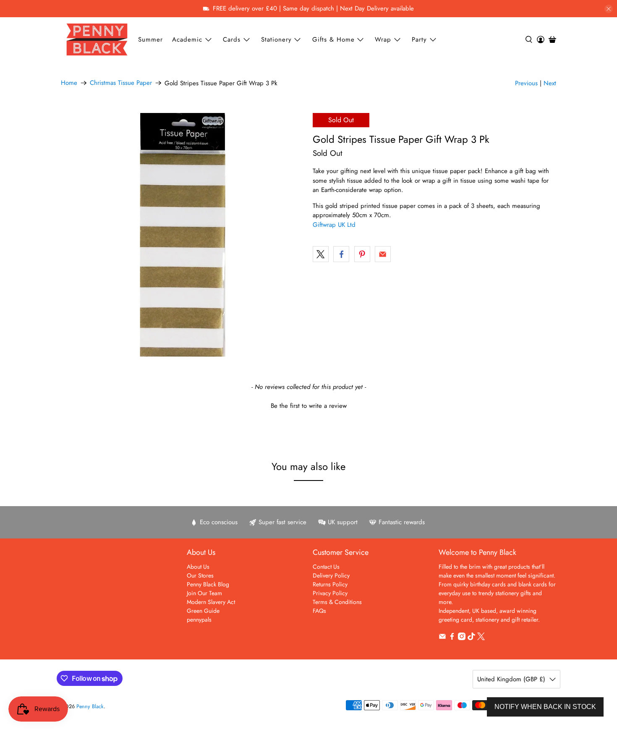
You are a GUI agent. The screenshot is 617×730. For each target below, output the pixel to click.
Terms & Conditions (337, 602)
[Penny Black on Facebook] (452, 638)
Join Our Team (204, 593)
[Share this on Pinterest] (362, 254)
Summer (150, 39)
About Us (198, 566)
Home (69, 83)
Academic (187, 39)
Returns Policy (330, 584)
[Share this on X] (321, 254)
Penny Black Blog (208, 584)
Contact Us (326, 566)
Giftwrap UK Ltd (334, 224)
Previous (526, 83)
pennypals (199, 619)
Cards (232, 39)
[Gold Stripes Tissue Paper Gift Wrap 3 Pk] (182, 235)
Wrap (383, 39)
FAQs (319, 611)
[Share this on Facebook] (341, 254)
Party (419, 39)
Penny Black (90, 706)
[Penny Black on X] (481, 638)
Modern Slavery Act (211, 602)
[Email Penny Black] (442, 638)
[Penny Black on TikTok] (471, 638)
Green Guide (203, 611)
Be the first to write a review (309, 406)
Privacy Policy (330, 593)
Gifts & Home (333, 39)
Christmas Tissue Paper (121, 83)
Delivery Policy (331, 575)
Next (550, 83)
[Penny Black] (96, 39)
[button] (308, 404)
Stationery (276, 39)
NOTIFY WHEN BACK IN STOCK (545, 706)
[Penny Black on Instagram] (461, 638)
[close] (608, 9)
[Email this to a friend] (383, 254)
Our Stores (200, 575)
